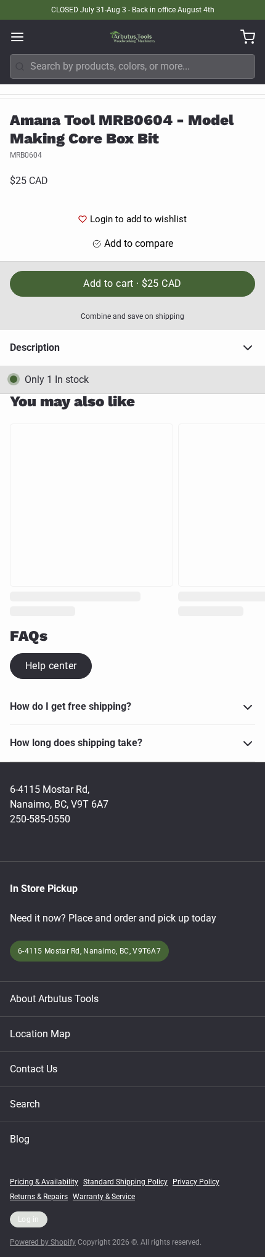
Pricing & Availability (44, 1182)
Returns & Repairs (39, 1196)
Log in (28, 1219)
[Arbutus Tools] (132, 37)
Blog (20, 1139)
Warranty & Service (104, 1196)
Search (25, 1104)
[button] (132, 284)
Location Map (40, 1034)
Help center (50, 666)
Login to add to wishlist (138, 219)
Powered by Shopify (43, 1242)
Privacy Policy (196, 1182)
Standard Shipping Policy (125, 1182)
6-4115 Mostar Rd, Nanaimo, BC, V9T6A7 (89, 951)
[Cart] (242, 37)
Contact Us (33, 1069)
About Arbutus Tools (54, 999)
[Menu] (22, 37)
